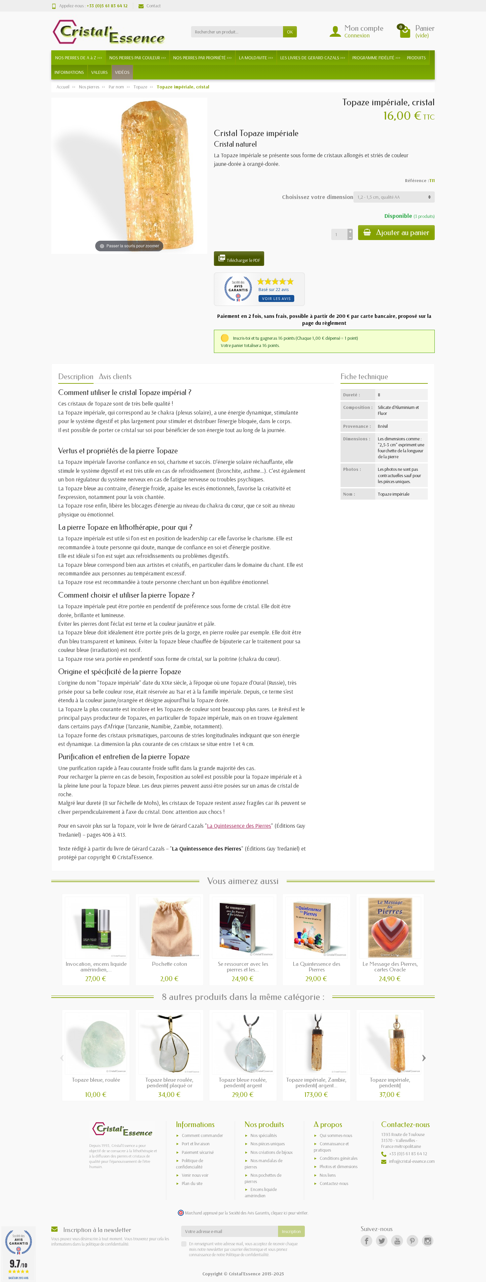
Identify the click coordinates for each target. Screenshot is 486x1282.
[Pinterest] (412, 1241)
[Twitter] (381, 1241)
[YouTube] (397, 1241)
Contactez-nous (334, 1183)
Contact (153, 6)
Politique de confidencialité (189, 1164)
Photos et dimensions (338, 1166)
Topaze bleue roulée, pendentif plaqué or (169, 1083)
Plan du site (192, 1183)
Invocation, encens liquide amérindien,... (96, 967)
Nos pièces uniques (268, 1144)
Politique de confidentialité (246, 1254)
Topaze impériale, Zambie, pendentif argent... (316, 1083)
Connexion (357, 35)
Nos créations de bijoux (272, 1152)
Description (76, 376)
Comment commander (202, 1135)
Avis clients (115, 376)
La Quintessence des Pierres (239, 825)
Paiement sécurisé (198, 1152)
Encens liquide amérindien (261, 1192)
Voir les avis (276, 298)
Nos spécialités (264, 1135)
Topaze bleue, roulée (96, 1080)
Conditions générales (338, 1158)
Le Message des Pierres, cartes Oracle (390, 967)
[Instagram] (427, 1241)
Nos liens (328, 1175)
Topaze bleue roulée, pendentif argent (243, 1083)
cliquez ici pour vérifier (289, 1212)
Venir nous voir (195, 1175)
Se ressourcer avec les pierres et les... (243, 967)
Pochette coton (169, 964)
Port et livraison (196, 1144)
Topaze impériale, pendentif (390, 1083)
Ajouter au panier (402, 232)
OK (290, 32)
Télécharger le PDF (239, 258)
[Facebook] (366, 1241)
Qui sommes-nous (336, 1135)
